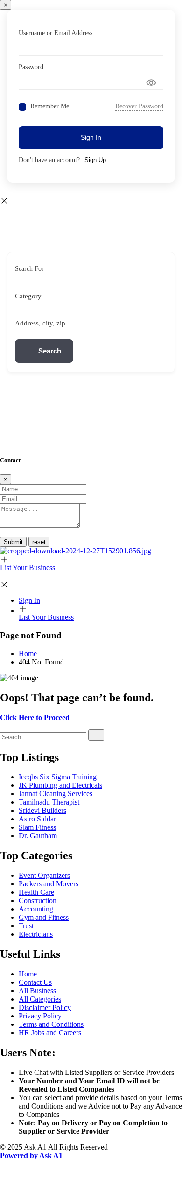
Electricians (36, 934)
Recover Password (139, 106)
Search (49, 351)
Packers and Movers (48, 884)
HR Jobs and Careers (50, 1033)
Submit (13, 541)
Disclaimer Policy (45, 1007)
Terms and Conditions (51, 1024)
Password (31, 67)
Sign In (91, 137)
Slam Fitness (37, 827)
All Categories (40, 999)
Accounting (36, 909)
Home (28, 974)
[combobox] (87, 296)
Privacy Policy (40, 1016)
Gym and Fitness (44, 917)
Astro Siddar (37, 819)
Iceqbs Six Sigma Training (58, 777)
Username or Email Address (55, 32)
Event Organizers (44, 875)
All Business (37, 991)
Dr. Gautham (38, 836)
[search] (96, 735)
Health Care (36, 892)
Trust (26, 926)
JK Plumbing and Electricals (60, 785)
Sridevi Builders (42, 810)
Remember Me (49, 106)
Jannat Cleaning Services (55, 794)
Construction (37, 900)
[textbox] (28, 296)
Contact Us (35, 982)
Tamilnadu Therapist (49, 802)
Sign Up (95, 159)
